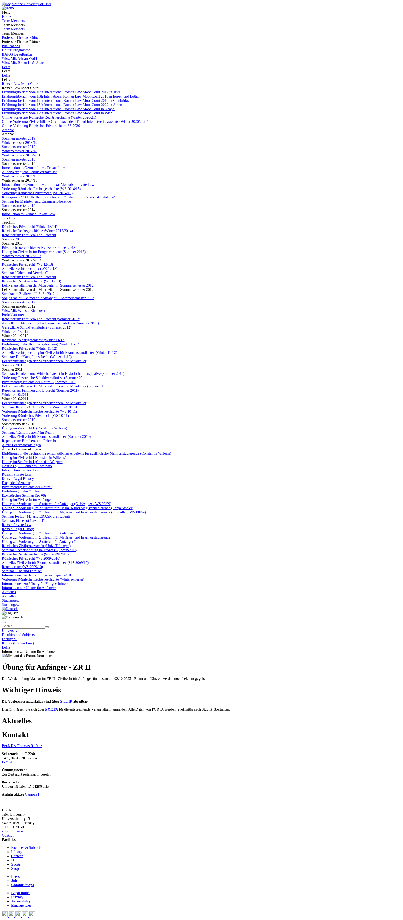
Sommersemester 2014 (18, 205)
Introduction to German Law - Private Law (33, 168)
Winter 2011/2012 (15, 332)
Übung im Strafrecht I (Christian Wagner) (32, 462)
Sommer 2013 (12, 239)
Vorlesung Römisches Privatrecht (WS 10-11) (35, 416)
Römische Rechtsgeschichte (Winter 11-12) (33, 340)
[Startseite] (26, 4)
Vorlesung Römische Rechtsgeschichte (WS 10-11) (39, 411)
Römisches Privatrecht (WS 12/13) (27, 264)
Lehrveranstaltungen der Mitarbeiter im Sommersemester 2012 (48, 285)
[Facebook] (5, 916)
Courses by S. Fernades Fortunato (27, 466)
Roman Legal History (18, 479)
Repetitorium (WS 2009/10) (22, 567)
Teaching (8, 218)
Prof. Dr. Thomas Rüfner (22, 746)
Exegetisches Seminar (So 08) (24, 495)
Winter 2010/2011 (15, 395)
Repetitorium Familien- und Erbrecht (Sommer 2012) (41, 319)
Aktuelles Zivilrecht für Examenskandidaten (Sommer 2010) (46, 437)
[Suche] (4, 622)
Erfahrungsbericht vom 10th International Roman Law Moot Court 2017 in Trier (61, 92)
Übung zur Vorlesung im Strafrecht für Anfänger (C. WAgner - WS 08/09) (56, 504)
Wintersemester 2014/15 (19, 176)
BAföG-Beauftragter (17, 54)
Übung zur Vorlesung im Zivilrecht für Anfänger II (39, 533)
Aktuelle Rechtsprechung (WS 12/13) (29, 268)
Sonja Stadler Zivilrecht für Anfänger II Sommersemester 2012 (48, 298)
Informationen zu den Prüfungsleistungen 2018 (36, 575)
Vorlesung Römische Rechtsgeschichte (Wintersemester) (43, 579)
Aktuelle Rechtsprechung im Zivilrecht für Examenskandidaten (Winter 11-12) (59, 353)
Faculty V (9, 639)
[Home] (8, 8)
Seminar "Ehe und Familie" (22, 571)
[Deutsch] (10, 609)
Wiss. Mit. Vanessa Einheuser (23, 311)
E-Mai (6, 762)
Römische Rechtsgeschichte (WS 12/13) (31, 281)
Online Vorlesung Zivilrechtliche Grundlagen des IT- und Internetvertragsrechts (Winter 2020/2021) (75, 121)
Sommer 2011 (12, 365)
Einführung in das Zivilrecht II (24, 491)
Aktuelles (9, 592)
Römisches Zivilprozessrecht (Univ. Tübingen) (36, 546)
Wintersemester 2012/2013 (21, 256)
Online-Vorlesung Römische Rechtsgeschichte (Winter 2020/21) (49, 117)
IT (13, 860)
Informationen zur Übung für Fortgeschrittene (35, 584)
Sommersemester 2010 (18, 420)
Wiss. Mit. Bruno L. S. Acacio (24, 63)
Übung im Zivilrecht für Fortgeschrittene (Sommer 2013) (44, 252)
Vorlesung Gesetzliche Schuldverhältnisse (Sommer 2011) (44, 378)
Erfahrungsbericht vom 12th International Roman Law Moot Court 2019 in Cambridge (65, 100)
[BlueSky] (12, 916)
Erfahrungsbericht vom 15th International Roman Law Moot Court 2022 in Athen (62, 105)
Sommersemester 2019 (18, 138)
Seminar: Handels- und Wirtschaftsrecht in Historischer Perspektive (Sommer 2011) (63, 374)
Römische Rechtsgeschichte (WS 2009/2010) (35, 554)
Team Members (13, 21)
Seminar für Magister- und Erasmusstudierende (36, 201)
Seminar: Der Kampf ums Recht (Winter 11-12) (37, 357)
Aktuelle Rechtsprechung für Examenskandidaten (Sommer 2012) (50, 323)
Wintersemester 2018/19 (19, 142)
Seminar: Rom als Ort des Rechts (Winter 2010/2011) (41, 407)
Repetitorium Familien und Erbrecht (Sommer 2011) (40, 390)
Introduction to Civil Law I (22, 470)
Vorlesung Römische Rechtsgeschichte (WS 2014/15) (41, 189)
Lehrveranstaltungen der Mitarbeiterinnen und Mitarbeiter (44, 361)
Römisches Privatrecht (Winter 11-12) (29, 348)
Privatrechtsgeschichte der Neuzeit (27, 487)
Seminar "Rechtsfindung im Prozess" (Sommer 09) (39, 550)
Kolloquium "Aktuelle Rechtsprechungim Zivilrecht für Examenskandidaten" (59, 197)
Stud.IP (66, 701)
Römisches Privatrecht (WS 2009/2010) (31, 558)
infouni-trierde (12, 831)
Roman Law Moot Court (20, 84)
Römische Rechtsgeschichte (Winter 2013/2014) (37, 231)
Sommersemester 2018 (18, 147)
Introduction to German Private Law (28, 214)
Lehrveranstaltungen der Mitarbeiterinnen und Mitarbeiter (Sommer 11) (54, 386)
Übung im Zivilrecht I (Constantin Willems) (34, 458)
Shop (15, 869)
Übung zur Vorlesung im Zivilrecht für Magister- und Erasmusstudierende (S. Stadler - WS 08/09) (74, 512)
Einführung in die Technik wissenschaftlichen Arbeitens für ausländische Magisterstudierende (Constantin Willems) (86, 453)
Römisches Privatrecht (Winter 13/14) (29, 226)
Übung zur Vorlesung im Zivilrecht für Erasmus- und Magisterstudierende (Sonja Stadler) (67, 508)
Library (16, 852)
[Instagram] (25, 916)
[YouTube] (18, 916)
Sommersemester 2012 (18, 302)
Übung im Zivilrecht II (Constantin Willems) (34, 428)
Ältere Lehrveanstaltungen (21, 445)
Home (6, 16)
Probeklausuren (13, 315)
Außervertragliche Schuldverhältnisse (29, 172)
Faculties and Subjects (18, 635)
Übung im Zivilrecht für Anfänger (27, 500)
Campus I (32, 794)
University (9, 630)
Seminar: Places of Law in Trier (25, 521)
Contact (7, 835)
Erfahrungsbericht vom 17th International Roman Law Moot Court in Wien (57, 113)
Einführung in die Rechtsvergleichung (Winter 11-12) (41, 344)
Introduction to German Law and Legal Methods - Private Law (48, 184)
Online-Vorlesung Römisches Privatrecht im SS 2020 (41, 126)
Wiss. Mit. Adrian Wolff (19, 58)
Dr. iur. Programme (16, 50)
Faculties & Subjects (26, 848)
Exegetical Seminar (16, 483)
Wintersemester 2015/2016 (21, 155)
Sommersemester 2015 (18, 159)
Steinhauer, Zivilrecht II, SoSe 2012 (28, 294)
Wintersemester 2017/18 (19, 151)
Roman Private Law (16, 474)
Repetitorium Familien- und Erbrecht (29, 235)
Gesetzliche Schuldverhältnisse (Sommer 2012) (36, 327)
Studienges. (10, 600)
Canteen (17, 856)
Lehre (6, 67)
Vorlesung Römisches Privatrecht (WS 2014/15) (37, 193)
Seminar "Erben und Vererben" (25, 273)
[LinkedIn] (32, 916)
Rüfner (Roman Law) (18, 643)
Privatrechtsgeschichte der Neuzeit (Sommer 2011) (39, 382)
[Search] (47, 627)
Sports (16, 864)
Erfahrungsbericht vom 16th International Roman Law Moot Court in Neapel (58, 109)
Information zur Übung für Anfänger (29, 588)
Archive (8, 130)
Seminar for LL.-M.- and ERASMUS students (36, 516)
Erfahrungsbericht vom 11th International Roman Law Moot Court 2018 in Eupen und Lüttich (71, 96)
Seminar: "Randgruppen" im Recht (27, 432)
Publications (11, 46)
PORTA (51, 709)
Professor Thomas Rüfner (21, 37)
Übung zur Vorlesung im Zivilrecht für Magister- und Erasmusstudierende (56, 537)
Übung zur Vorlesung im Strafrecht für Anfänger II (39, 542)
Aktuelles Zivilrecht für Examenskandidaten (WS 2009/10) (45, 563)
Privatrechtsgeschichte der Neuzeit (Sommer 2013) (39, 247)
